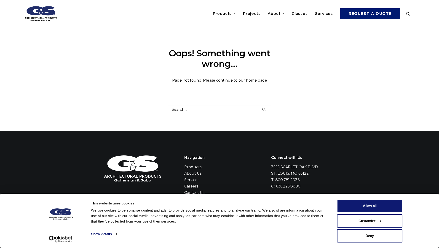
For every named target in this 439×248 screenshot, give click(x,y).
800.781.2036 (287, 180)
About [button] (274, 13)
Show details (101, 234)
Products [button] (222, 13)
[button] (410, 13)
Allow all (370, 206)
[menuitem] (224, 13)
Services (324, 13)
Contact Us (194, 192)
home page (256, 80)
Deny (370, 236)
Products (192, 167)
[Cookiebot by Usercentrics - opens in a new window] (61, 239)
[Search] (219, 109)
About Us (192, 173)
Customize (367, 221)
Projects (251, 13)
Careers (191, 186)
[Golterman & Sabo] (41, 13)
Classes (300, 13)
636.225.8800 (288, 186)
